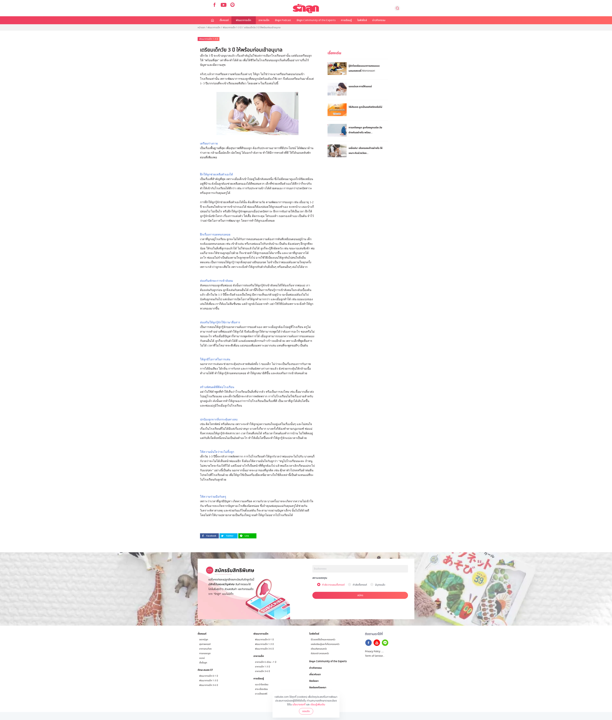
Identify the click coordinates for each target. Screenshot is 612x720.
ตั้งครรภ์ (224, 20)
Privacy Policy (372, 651)
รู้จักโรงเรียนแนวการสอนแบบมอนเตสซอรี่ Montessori (364, 68)
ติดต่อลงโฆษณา (317, 687)
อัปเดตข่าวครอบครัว (320, 653)
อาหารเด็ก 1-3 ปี (262, 666)
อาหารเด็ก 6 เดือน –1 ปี (265, 662)
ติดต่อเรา (314, 681)
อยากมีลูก (203, 639)
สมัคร (360, 595)
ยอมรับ (306, 711)
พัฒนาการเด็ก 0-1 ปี (208, 676)
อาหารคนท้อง (205, 648)
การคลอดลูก (205, 653)
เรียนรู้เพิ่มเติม (317, 704)
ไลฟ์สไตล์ (362, 20)
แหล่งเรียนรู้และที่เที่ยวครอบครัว (325, 644)
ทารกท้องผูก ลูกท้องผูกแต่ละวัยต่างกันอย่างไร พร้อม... (365, 130)
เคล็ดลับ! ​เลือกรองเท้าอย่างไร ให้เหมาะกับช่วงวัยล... (365, 150)
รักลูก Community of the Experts (316, 20)
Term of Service (374, 656)
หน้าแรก (201, 27)
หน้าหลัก (212, 20)
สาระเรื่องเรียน (261, 689)
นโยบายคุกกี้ (299, 704)
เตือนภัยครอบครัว (319, 648)
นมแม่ (202, 658)
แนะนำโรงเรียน (261, 684)
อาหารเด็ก (264, 20)
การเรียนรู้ (346, 20)
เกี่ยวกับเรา (315, 674)
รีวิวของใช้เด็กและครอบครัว (323, 639)
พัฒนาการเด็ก (243, 20)
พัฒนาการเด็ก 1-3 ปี (232, 27)
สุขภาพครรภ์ (205, 644)
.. (382, 651)
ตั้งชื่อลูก (203, 662)
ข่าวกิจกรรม (378, 20)
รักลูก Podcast (283, 20)
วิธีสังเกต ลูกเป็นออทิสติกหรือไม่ (365, 107)
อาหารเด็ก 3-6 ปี (262, 671)
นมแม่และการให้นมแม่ (360, 86)
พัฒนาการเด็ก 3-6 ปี (208, 685)
